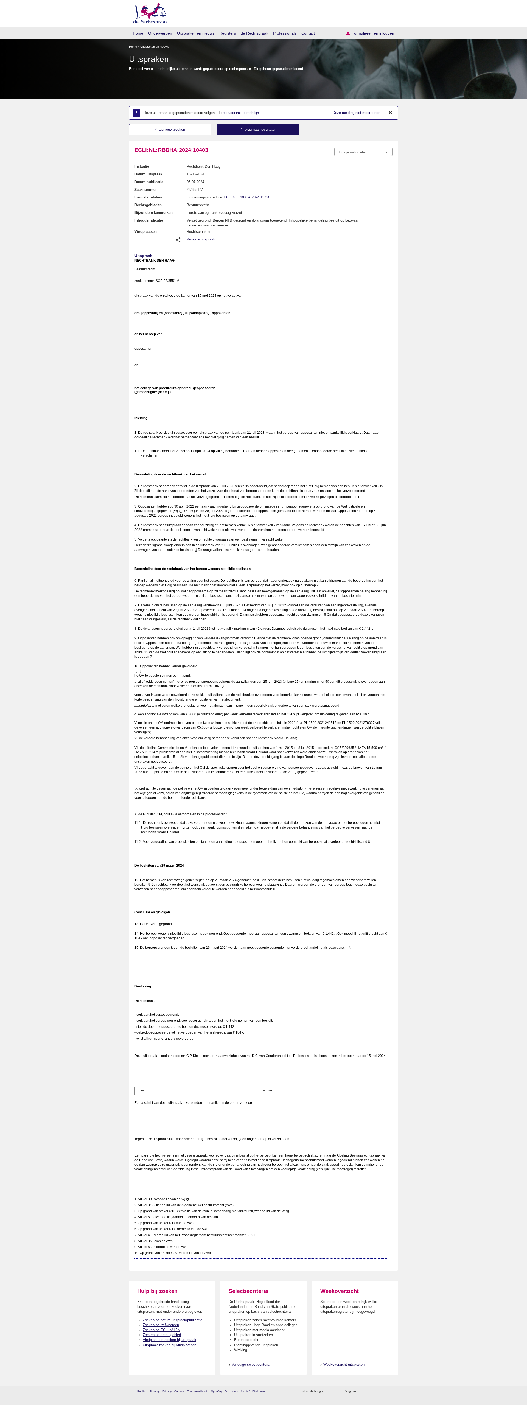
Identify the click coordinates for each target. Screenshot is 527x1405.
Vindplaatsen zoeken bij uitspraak (169, 1340)
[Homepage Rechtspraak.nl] (148, 12)
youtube (390, 1391)
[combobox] (363, 152)
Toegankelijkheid (197, 1391)
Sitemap (154, 1391)
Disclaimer (258, 1391)
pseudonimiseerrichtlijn (241, 113)
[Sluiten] (390, 112)
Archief (245, 1391)
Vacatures (231, 1391)
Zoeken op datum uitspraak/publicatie (172, 1320)
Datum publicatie (148, 182)
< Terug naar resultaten (258, 129)
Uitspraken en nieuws (195, 33)
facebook (368, 1391)
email (335, 1391)
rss (328, 1391)
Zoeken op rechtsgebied (162, 1335)
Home (138, 33)
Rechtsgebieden (148, 205)
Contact (308, 33)
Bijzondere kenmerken (153, 213)
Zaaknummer (145, 189)
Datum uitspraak (148, 174)
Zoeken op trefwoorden (161, 1325)
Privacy (167, 1391)
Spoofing (217, 1391)
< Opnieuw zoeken (170, 129)
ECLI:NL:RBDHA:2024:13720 (247, 197)
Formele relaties (148, 197)
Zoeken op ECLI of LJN (161, 1330)
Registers (227, 33)
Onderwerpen (160, 33)
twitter (361, 1391)
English (142, 1391)
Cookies (179, 1391)
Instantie (141, 166)
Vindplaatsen (145, 231)
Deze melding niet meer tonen (356, 113)
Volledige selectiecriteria (251, 1364)
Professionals (284, 33)
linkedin (382, 1391)
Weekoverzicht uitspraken (344, 1364)
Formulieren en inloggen (373, 33)
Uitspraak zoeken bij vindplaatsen (169, 1345)
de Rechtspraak (254, 33)
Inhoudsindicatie (148, 220)
